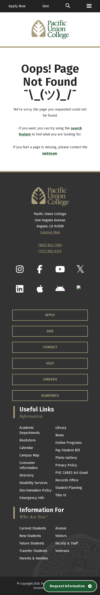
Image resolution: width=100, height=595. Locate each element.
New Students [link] (30, 536)
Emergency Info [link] (31, 498)
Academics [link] (50, 396)
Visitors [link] (61, 536)
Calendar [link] (26, 448)
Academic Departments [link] (29, 430)
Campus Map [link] (29, 455)
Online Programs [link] (68, 443)
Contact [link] (50, 347)
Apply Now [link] (16, 6)
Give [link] (45, 6)
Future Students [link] (31, 543)
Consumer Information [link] (28, 465)
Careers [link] (50, 379)
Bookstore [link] (27, 440)
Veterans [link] (62, 551)
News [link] (59, 435)
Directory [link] (26, 475)
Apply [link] (50, 315)
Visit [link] (50, 363)
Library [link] (60, 428)
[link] (68, 6)
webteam (49, 153)
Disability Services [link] (33, 483)
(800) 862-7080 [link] (50, 245)
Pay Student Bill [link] (67, 450)
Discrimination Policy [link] (35, 490)
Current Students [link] (32, 528)
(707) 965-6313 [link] (50, 251)
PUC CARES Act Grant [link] (71, 473)
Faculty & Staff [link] (66, 543)
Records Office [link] (66, 480)
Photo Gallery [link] (66, 458)
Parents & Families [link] (33, 558)
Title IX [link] (60, 495)
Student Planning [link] (68, 488)
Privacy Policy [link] (66, 465)
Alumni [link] (60, 528)
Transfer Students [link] (33, 551)
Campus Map (50, 232)
